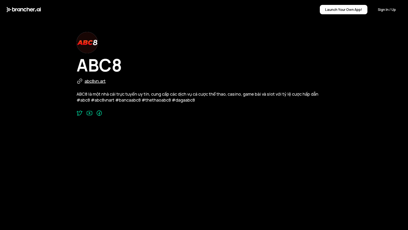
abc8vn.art (95, 81)
